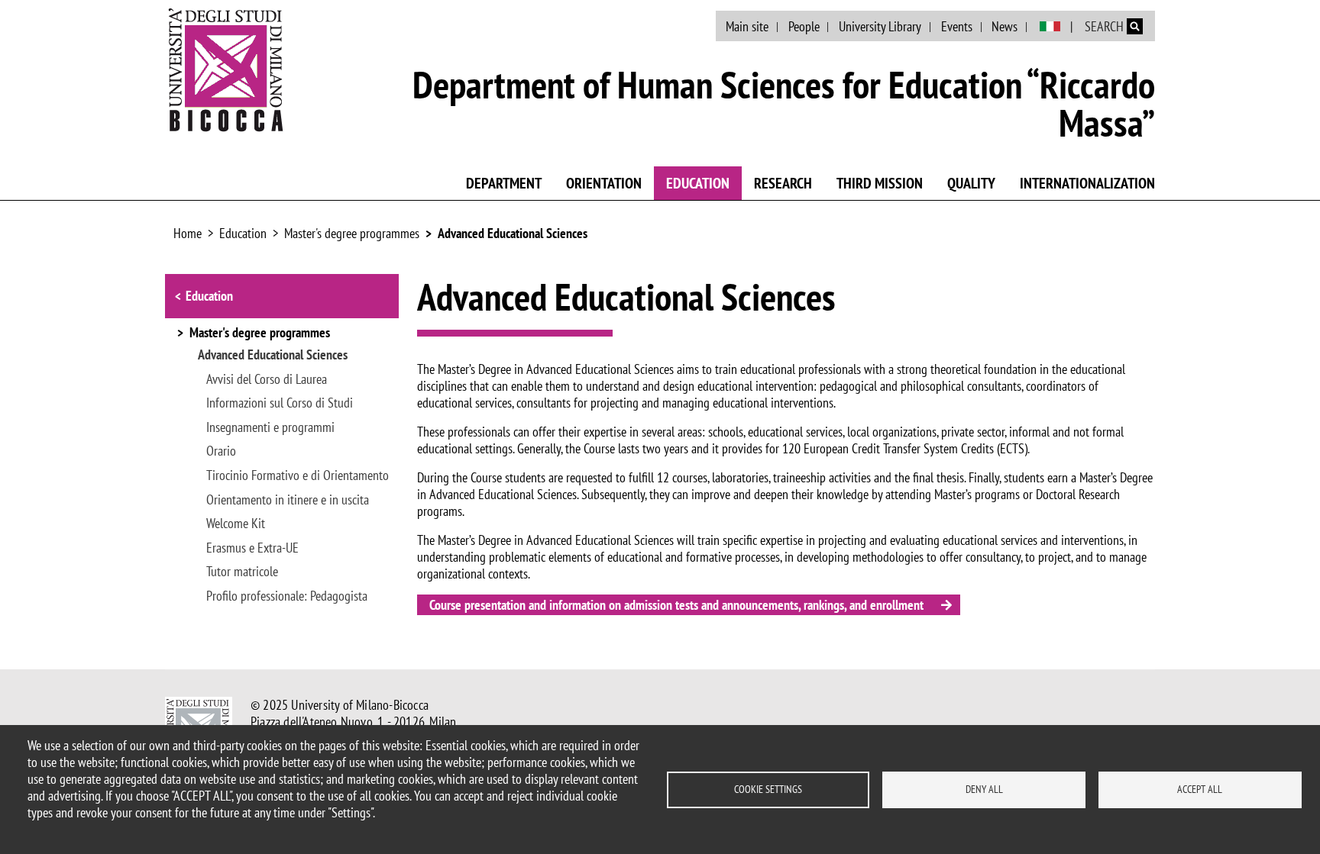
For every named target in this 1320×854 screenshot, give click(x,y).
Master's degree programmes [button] (259, 333)
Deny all (984, 789)
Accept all (1199, 789)
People (804, 26)
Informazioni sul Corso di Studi (279, 403)
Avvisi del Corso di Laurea (266, 379)
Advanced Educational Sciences (512, 233)
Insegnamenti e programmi (270, 427)
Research (783, 183)
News (1004, 26)
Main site (747, 26)
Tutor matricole (242, 571)
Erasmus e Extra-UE (252, 548)
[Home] (226, 69)
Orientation (604, 183)
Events (956, 26)
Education (698, 183)
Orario (221, 451)
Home (187, 233)
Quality (971, 183)
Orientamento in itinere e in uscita (287, 499)
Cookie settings (768, 789)
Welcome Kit (235, 523)
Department (504, 183)
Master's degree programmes (351, 233)
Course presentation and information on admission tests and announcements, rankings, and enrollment (676, 605)
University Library (880, 26)
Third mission (879, 183)
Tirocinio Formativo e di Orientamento (297, 475)
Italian (1050, 27)
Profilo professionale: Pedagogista (286, 596)
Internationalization (1087, 183)
